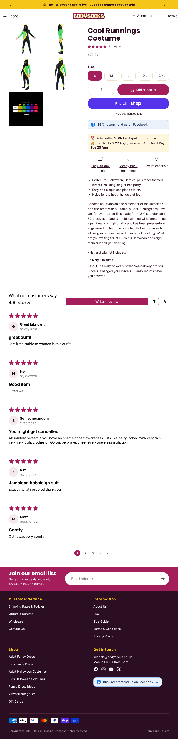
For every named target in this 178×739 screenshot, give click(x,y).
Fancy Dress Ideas (22, 686)
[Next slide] (164, 5)
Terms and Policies (157, 730)
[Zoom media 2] (60, 39)
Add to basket (146, 90)
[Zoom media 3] (26, 74)
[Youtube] (111, 669)
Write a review (106, 301)
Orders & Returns (21, 614)
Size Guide (101, 621)
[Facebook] (96, 669)
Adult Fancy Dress (22, 657)
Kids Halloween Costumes (27, 679)
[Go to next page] (108, 553)
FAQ (96, 614)
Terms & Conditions (107, 629)
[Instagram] (103, 669)
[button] (97, 46)
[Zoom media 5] (26, 109)
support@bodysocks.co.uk (112, 657)
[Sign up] (162, 578)
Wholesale (16, 621)
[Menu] (5, 16)
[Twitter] (119, 669)
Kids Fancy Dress (21, 664)
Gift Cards (16, 701)
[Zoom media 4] (60, 74)
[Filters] (154, 301)
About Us (100, 606)
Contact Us (17, 629)
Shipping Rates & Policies (26, 606)
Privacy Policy (103, 636)
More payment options (128, 113)
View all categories (22, 694)
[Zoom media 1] (26, 39)
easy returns (145, 271)
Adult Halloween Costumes (28, 671)
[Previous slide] (10, 5)
